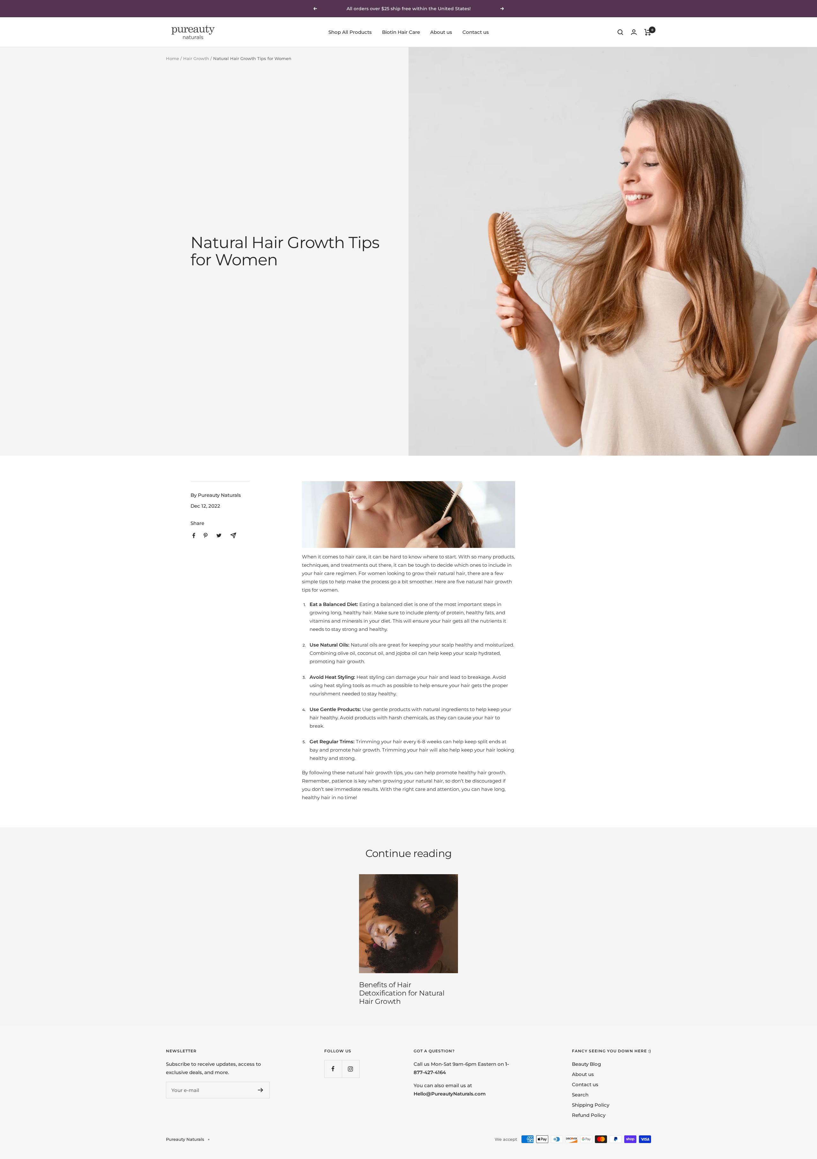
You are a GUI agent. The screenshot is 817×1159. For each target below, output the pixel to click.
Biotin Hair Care (401, 32)
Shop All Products (350, 32)
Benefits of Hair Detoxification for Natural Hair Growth (402, 993)
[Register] (260, 1090)
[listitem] (193, 535)
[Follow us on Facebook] (333, 1069)
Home (172, 58)
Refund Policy (588, 1115)
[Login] (634, 32)
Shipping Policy (590, 1105)
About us (441, 32)
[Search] (620, 32)
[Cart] (647, 32)
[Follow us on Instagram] (350, 1069)
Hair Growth (196, 58)
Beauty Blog (586, 1064)
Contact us (475, 32)
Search (580, 1095)
